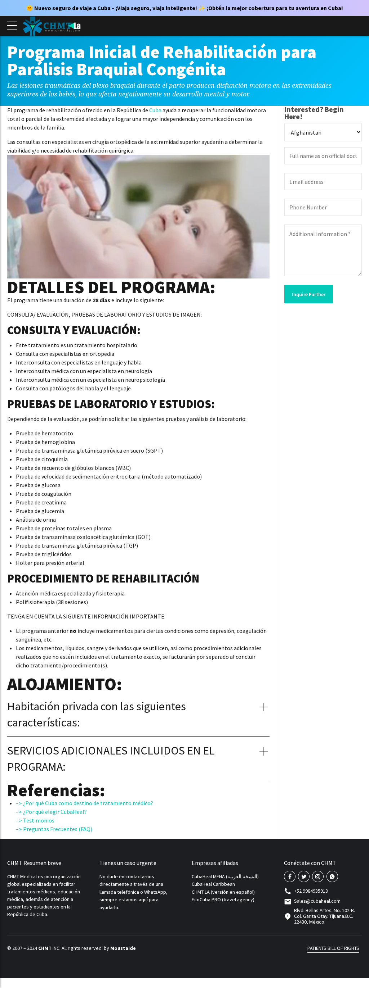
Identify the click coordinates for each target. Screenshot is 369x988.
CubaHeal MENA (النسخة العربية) (225, 876)
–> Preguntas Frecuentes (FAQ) (54, 829)
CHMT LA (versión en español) (223, 892)
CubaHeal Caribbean (213, 884)
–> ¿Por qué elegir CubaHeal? (51, 811)
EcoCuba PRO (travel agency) (223, 899)
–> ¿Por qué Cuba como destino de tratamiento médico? (84, 803)
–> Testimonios (35, 820)
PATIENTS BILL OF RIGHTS (333, 948)
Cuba (155, 110)
